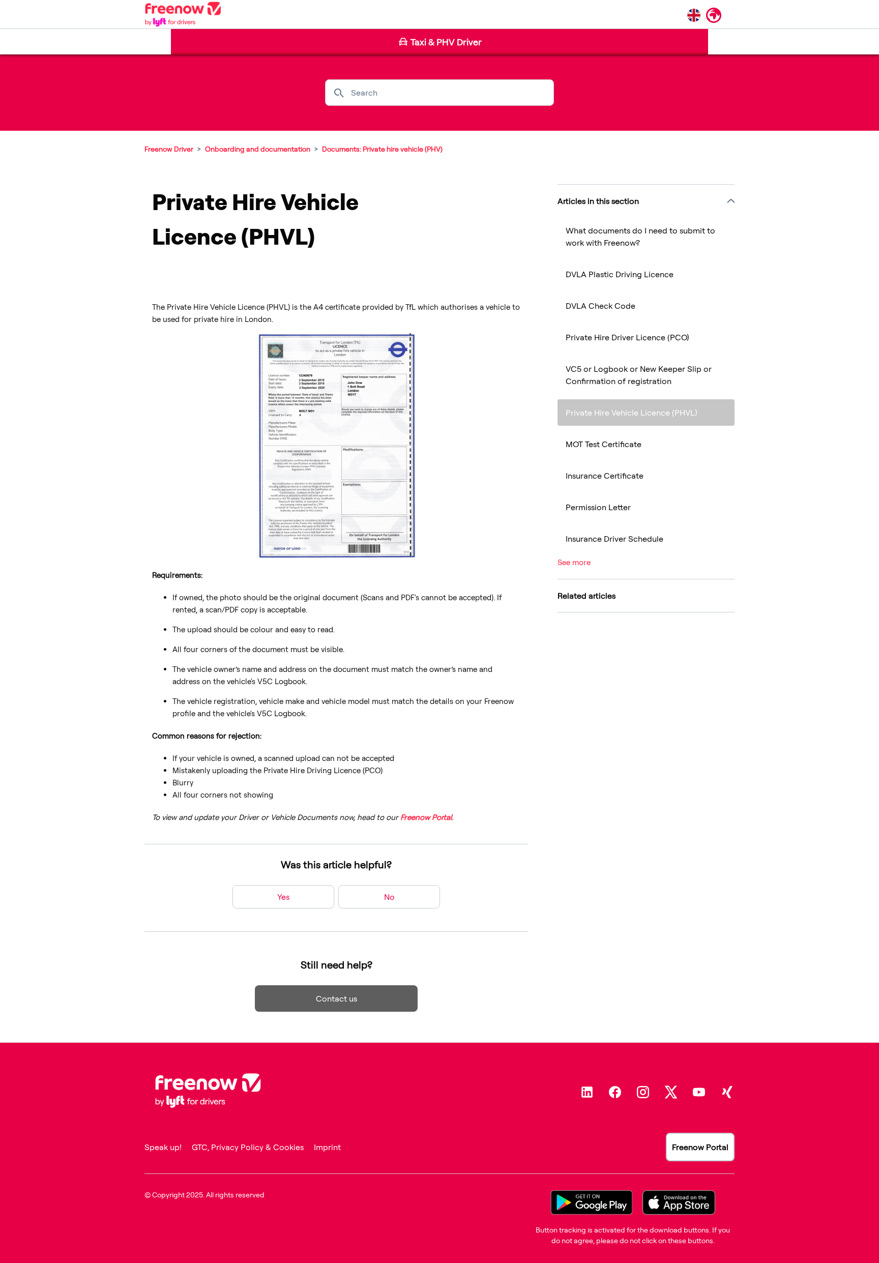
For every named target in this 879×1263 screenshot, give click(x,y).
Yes (283, 897)
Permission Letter (598, 507)
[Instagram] (643, 1092)
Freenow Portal (700, 1147)
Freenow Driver (168, 148)
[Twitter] (671, 1092)
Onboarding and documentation (257, 148)
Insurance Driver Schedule (614, 539)
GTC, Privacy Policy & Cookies (248, 1147)
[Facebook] (615, 1092)
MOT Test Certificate (603, 444)
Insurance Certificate (604, 476)
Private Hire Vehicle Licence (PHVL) (631, 412)
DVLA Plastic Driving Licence (619, 274)
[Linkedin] (587, 1092)
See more (574, 562)
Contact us (336, 998)
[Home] (182, 14)
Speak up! (163, 1147)
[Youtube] (699, 1092)
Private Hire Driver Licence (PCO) (627, 337)
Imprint (327, 1147)
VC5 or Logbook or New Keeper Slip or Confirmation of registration (639, 375)
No (389, 897)
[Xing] (727, 1092)
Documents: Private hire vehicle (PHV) (382, 148)
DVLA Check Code (600, 306)
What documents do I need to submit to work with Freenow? (640, 236)
